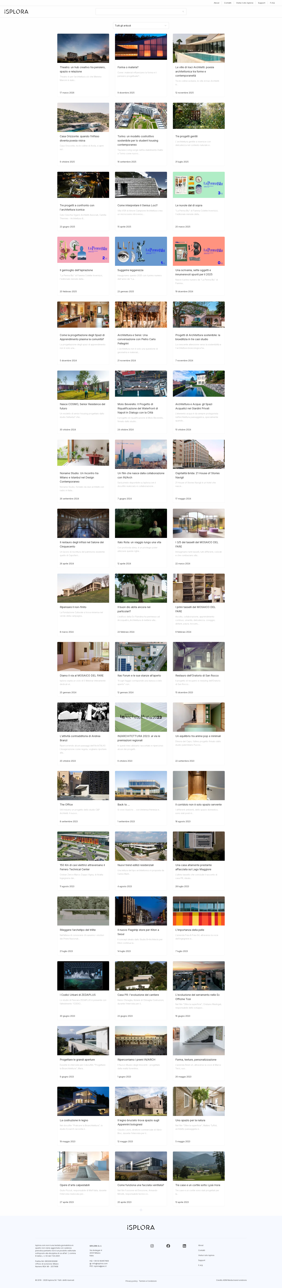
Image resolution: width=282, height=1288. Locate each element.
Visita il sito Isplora (244, 3)
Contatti (227, 3)
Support (261, 3)
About (216, 3)
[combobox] (138, 11)
